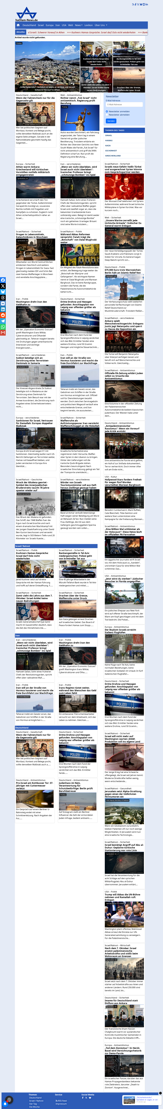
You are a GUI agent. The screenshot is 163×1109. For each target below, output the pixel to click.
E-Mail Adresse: (113, 100)
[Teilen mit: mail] (3, 333)
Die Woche (34, 1106)
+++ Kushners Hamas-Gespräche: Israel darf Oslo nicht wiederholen (72, 32)
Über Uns (100, 25)
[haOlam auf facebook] (135, 4)
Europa (49, 25)
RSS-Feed (62, 1100)
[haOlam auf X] (138, 4)
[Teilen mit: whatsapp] (3, 327)
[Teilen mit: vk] (3, 303)
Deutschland (29, 25)
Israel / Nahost (36, 1100)
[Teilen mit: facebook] (3, 280)
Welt (70, 25)
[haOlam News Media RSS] (133, 4)
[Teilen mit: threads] (3, 298)
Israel (41, 25)
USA (64, 25)
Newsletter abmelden (119, 114)
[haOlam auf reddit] (144, 4)
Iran (58, 25)
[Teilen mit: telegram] (3, 321)
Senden (111, 121)
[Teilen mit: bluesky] (3, 292)
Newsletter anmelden (119, 111)
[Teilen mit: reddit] (3, 315)
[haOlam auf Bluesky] (141, 4)
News (78, 25)
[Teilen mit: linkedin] (3, 309)
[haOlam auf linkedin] (147, 4)
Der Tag (33, 1103)
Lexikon (89, 25)
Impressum (61, 1103)
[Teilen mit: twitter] (3, 286)
